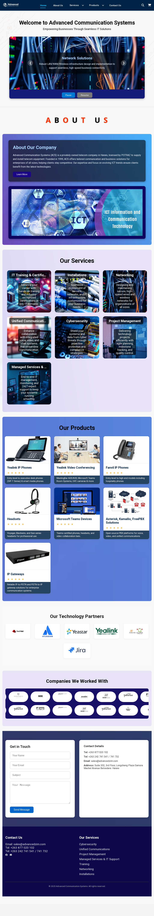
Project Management (92, 854)
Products (94, 5)
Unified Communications (94, 849)
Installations (86, 874)
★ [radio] (8, 472)
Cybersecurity (88, 844)
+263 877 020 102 (22, 847)
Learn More (22, 174)
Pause (68, 95)
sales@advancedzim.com (30, 844)
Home (43, 5)
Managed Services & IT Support (99, 859)
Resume (85, 95)
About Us (58, 5)
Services (74, 5)
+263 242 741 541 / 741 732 (29, 851)
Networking (86, 869)
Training (84, 864)
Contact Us (115, 5)
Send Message (22, 809)
